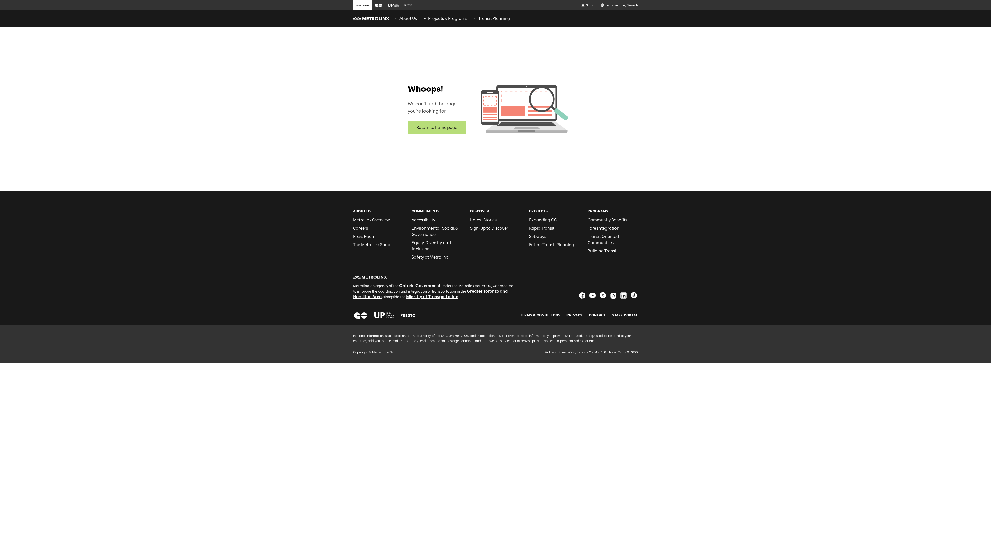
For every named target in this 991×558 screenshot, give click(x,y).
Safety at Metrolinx (430, 257)
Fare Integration (603, 228)
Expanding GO (543, 220)
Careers (360, 228)
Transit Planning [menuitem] (494, 18)
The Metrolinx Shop (371, 244)
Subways (537, 236)
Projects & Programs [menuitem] (447, 18)
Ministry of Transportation (432, 296)
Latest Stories (483, 220)
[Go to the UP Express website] (393, 5)
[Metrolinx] (370, 277)
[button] (378, 5)
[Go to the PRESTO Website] (408, 5)
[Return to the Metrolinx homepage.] (371, 18)
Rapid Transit (541, 228)
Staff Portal (625, 315)
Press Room (364, 236)
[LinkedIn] (623, 295)
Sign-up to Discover (489, 228)
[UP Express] (384, 315)
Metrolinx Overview (371, 220)
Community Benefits (607, 220)
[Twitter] (603, 295)
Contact (597, 315)
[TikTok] (634, 295)
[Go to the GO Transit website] (378, 5)
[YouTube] (592, 295)
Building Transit (603, 251)
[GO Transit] (360, 315)
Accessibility (423, 220)
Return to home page (436, 127)
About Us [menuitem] (408, 18)
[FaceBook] (582, 295)
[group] (405, 18)
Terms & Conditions (540, 315)
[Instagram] (613, 295)
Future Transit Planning (551, 244)
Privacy (574, 315)
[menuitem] (405, 18)
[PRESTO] (408, 315)
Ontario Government (420, 285)
